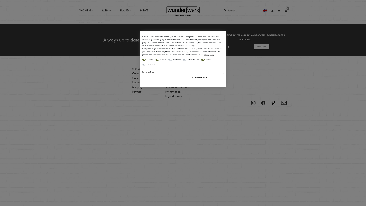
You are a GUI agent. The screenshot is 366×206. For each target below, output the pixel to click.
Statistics (163, 59)
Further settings (148, 72)
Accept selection (199, 78)
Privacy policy (209, 54)
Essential (150, 59)
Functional (151, 64)
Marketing (177, 59)
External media (193, 59)
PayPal (208, 59)
